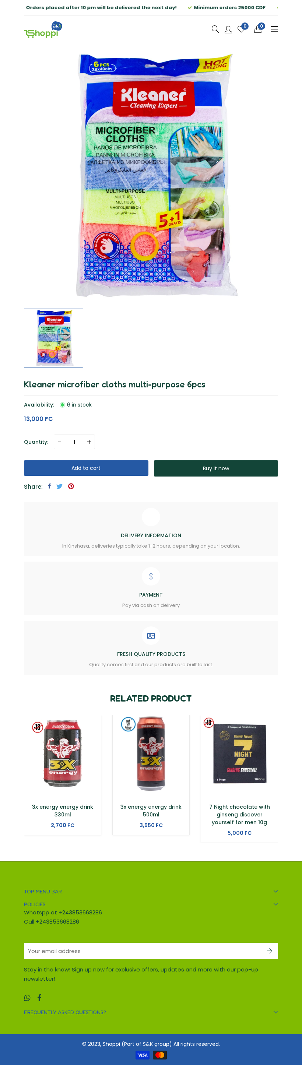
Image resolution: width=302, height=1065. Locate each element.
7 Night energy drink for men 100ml (239, 810)
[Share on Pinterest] (71, 486)
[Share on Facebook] (49, 486)
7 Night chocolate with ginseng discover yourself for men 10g (151, 814)
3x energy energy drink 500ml (62, 810)
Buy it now (216, 468)
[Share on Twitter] (59, 486)
